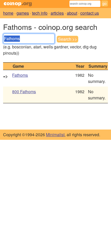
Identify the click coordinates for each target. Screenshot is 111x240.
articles (57, 13)
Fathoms (20, 75)
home (8, 13)
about (72, 13)
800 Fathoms (24, 92)
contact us (89, 13)
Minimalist (55, 135)
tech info (39, 13)
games (23, 13)
